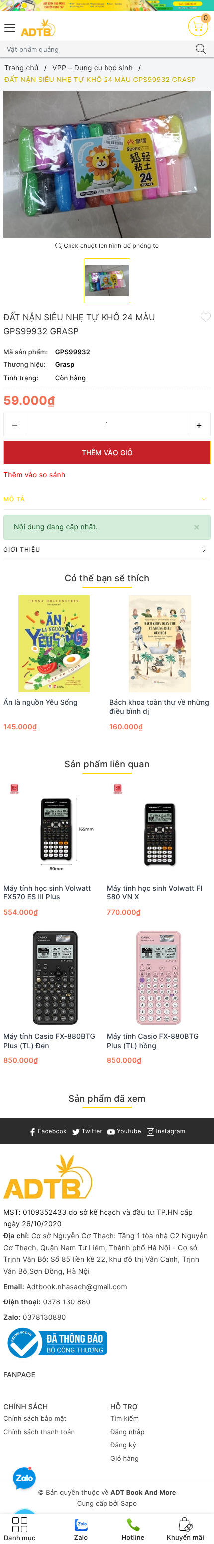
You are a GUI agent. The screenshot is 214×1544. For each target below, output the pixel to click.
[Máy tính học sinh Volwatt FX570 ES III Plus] (55, 829)
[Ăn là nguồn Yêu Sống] (54, 643)
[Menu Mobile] (10, 26)
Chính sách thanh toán (39, 1432)
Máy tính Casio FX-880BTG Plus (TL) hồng (153, 1041)
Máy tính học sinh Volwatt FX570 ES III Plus (47, 892)
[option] (107, 164)
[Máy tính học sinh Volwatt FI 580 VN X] (159, 829)
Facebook (51, 1131)
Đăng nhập (127, 1432)
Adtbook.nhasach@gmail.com (76, 1287)
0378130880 (44, 1317)
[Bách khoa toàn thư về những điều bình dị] (160, 643)
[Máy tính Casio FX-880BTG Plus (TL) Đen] (55, 977)
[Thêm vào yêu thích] (206, 317)
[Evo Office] (107, 5)
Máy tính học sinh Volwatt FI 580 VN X (155, 892)
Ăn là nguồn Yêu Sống (40, 702)
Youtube (128, 1131)
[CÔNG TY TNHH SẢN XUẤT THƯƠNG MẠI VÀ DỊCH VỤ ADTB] (38, 27)
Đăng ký (123, 1445)
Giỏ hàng (124, 1459)
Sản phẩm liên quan (106, 764)
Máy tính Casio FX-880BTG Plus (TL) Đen (49, 1041)
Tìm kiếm (124, 1419)
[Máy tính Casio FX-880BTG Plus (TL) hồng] (159, 977)
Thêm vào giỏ (107, 452)
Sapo (129, 1504)
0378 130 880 (66, 1302)
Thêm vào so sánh (34, 475)
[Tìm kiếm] (201, 49)
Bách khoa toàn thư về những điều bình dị (159, 707)
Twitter (91, 1131)
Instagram (169, 1131)
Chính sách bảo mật (35, 1419)
